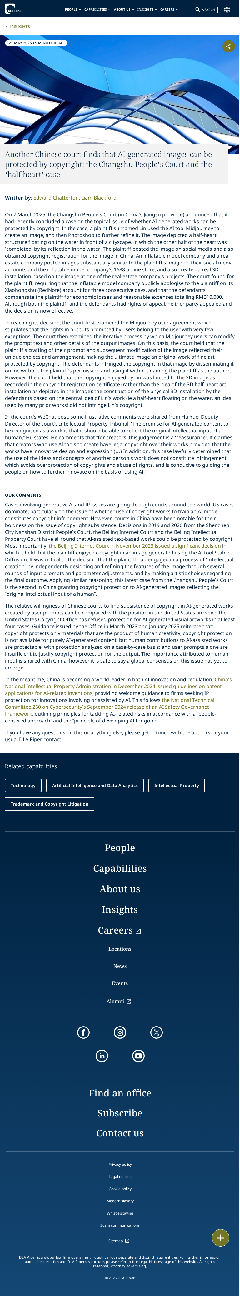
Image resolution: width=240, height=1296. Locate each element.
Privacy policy (120, 1164)
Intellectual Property (176, 785)
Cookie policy (120, 1188)
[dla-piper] (24, 8)
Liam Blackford (99, 197)
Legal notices (120, 1176)
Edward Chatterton (56, 197)
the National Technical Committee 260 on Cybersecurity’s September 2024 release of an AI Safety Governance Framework (109, 707)
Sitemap (115, 1241)
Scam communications (120, 1225)
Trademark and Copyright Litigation (49, 804)
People (71, 9)
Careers (167, 9)
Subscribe (120, 1112)
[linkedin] (102, 1056)
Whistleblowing (120, 1213)
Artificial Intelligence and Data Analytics (95, 785)
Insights (145, 9)
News (120, 966)
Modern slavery (120, 1201)
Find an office (120, 1093)
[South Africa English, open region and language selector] (227, 10)
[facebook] (83, 1032)
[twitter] (156, 1032)
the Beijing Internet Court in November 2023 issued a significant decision (135, 545)
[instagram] (120, 1032)
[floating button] (220, 1238)
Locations (119, 948)
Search (208, 9)
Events (120, 983)
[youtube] (138, 1056)
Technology (23, 785)
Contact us (120, 1132)
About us (122, 9)
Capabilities (95, 9)
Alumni (115, 1001)
